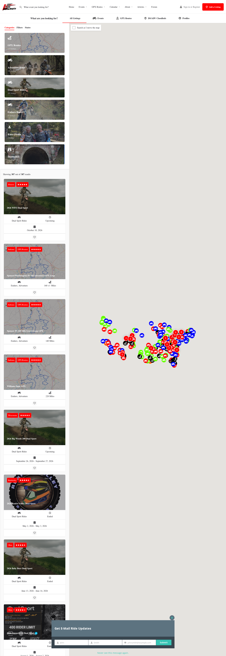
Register (196, 6)
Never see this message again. (113, 652)
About (127, 6)
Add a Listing (215, 6)
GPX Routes (97, 6)
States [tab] (27, 27)
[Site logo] (9, 6)
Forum (154, 6)
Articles (140, 6)
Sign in (187, 6)
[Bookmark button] (34, 237)
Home (71, 6)
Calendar (113, 6)
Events (82, 6)
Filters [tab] (20, 27)
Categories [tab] (9, 27)
